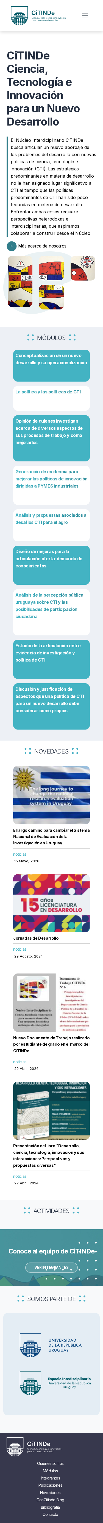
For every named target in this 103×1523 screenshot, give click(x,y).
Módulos (50, 1470)
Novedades (50, 1492)
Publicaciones (50, 1485)
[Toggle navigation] (85, 16)
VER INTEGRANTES (51, 1267)
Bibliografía (50, 1507)
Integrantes (50, 1478)
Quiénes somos (50, 1463)
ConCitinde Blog (50, 1499)
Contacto (50, 1514)
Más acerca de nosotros (41, 246)
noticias (20, 854)
